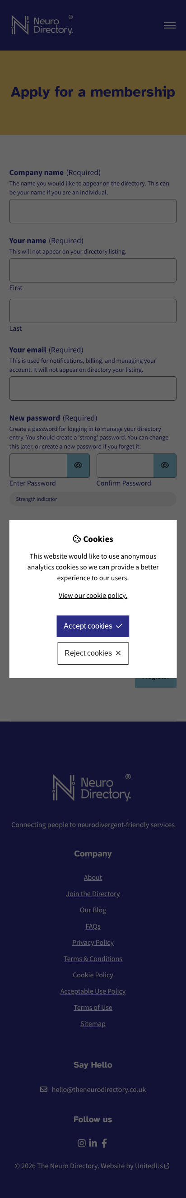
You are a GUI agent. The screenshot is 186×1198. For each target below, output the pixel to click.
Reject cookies (88, 653)
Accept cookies (88, 626)
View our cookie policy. (93, 596)
